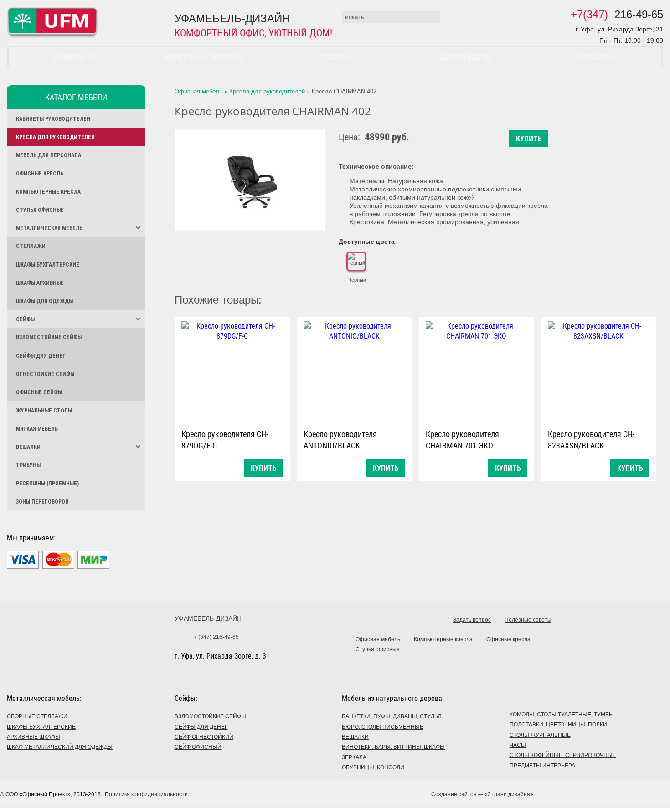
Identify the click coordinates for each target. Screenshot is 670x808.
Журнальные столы (44, 410)
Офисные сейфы (39, 392)
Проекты (335, 57)
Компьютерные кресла (48, 192)
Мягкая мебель (37, 429)
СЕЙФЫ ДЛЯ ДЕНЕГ (201, 727)
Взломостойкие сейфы (49, 337)
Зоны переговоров (42, 502)
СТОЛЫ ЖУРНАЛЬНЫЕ (540, 735)
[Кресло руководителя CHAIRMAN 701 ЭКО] (476, 370)
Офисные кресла (39, 173)
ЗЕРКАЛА (354, 757)
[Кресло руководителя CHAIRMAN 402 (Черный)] (250, 180)
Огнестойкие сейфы (45, 374)
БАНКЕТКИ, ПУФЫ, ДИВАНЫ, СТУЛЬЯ (392, 716)
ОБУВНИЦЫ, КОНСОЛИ (373, 767)
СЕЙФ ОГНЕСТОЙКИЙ (204, 737)
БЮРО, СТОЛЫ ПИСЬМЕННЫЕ (382, 727)
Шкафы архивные (40, 283)
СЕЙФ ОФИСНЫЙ (198, 747)
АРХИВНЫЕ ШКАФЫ (33, 737)
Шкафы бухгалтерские (47, 265)
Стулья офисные (40, 210)
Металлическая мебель (49, 228)
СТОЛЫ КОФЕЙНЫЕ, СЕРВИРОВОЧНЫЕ (563, 755)
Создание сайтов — (482, 794)
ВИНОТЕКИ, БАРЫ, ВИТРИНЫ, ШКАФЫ (393, 747)
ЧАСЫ (518, 745)
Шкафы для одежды (44, 301)
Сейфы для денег (41, 356)
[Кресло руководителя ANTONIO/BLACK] (354, 370)
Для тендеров (465, 57)
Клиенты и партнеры (204, 57)
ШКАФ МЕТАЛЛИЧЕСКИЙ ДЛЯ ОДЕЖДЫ (60, 747)
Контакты (595, 57)
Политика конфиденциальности (146, 794)
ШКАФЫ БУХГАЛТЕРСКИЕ (41, 727)
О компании (74, 57)
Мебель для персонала (48, 155)
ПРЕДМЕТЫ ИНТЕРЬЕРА (542, 765)
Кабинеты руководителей (53, 119)
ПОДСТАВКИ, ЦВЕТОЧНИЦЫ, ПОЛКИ (558, 724)
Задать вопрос (472, 620)
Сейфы (25, 319)
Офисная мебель (198, 91)
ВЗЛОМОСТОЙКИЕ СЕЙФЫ (210, 716)
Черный (357, 280)
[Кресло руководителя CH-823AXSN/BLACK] (598, 370)
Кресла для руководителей (55, 137)
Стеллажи (31, 246)
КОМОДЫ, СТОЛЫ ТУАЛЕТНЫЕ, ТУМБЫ (562, 714)
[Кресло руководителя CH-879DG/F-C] (232, 370)
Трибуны (28, 465)
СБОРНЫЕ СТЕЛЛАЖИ (37, 716)
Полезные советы (528, 620)
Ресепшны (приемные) (47, 483)
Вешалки (28, 447)
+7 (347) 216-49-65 (215, 637)
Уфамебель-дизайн (208, 618)
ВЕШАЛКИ (355, 737)
